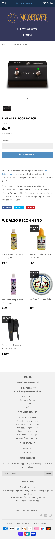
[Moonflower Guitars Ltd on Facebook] (45, 516)
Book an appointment (24, 3)
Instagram (27, 452)
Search (18, 510)
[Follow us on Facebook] (24, 35)
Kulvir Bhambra (16, 497)
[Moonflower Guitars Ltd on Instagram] (50, 516)
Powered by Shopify (39, 523)
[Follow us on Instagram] (30, 35)
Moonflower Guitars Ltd (21, 523)
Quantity (5, 140)
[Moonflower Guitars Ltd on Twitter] (41, 516)
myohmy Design (23, 490)
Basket (49, 3)
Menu (7, 3)
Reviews (34, 510)
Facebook (27, 449)
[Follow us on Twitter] (27, 35)
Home (4, 44)
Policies (26, 510)
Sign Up (48, 473)
